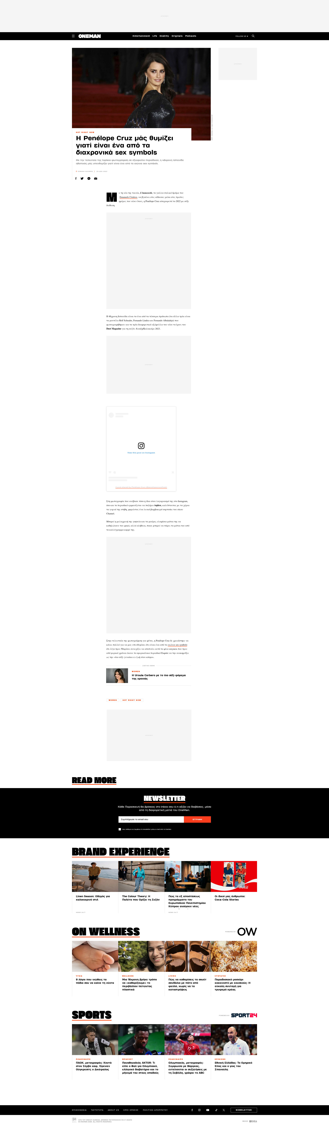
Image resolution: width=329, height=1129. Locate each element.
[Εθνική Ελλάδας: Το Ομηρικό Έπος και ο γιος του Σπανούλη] (234, 1039)
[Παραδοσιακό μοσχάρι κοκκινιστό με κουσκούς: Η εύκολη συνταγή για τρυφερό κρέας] (234, 956)
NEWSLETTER (244, 1110)
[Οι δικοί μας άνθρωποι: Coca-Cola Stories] (234, 876)
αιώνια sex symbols (177, 644)
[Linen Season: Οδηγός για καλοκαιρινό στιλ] (95, 876)
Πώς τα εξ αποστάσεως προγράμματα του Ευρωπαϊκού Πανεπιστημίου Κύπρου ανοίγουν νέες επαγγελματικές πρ (187, 903)
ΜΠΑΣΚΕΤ (127, 1059)
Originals (177, 36)
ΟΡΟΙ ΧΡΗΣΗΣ (130, 1110)
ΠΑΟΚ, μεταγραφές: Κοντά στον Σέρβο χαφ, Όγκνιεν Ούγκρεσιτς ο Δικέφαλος (94, 1066)
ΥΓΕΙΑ (79, 976)
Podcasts (190, 36)
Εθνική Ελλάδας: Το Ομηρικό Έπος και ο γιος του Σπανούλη (233, 1066)
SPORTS (92, 1016)
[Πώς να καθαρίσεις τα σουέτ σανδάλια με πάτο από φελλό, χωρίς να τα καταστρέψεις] (187, 956)
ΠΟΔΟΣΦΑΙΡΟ (83, 1059)
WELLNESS (128, 976)
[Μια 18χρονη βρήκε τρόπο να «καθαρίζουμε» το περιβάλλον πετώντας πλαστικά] (141, 956)
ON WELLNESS (106, 932)
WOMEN (136, 671)
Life (155, 36)
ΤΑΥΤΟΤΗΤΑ (97, 1110)
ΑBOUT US (113, 1110)
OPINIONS (220, 1059)
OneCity (164, 36)
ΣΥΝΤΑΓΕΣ (220, 976)
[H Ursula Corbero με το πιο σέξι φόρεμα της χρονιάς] (117, 675)
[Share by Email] (95, 178)
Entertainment (141, 36)
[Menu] (73, 36)
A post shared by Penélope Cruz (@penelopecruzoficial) (141, 487)
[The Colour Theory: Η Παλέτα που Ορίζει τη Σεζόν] (141, 876)
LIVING (172, 976)
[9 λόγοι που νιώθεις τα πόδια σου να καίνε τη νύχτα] (95, 956)
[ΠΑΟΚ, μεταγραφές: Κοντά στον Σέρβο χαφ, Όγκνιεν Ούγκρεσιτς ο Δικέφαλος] (95, 1039)
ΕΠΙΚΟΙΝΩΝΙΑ (79, 1110)
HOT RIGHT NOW (85, 132)
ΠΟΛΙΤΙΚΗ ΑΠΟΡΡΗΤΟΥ (155, 1110)
